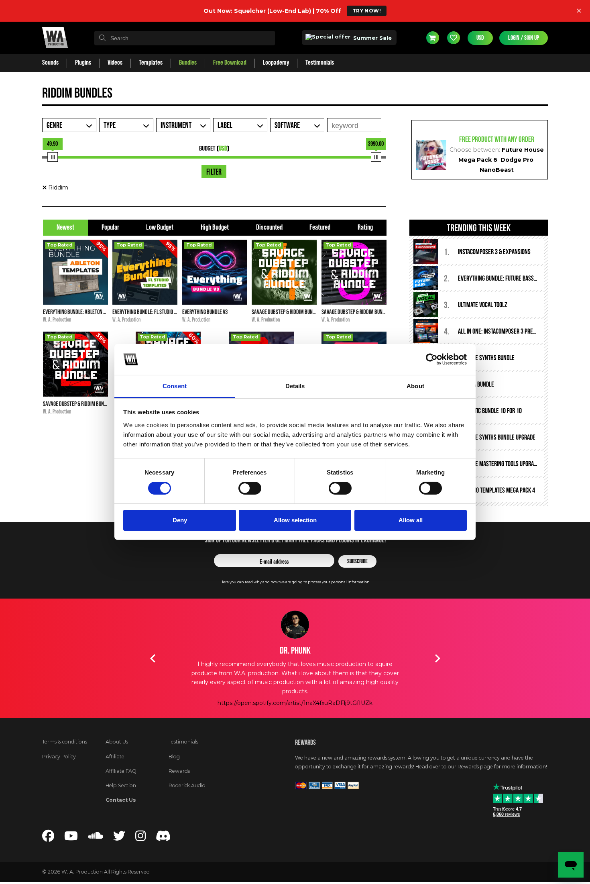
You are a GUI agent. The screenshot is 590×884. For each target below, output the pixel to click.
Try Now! (366, 11)
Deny (180, 520)
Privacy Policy (59, 757)
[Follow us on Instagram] (140, 838)
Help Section (121, 785)
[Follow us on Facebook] (48, 838)
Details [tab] (295, 386)
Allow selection (295, 520)
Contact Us (121, 800)
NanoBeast (497, 169)
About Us (117, 742)
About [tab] (415, 386)
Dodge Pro (516, 159)
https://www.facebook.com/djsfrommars (295, 703)
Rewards (179, 771)
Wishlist (453, 37)
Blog (174, 757)
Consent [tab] (175, 386)
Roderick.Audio (187, 785)
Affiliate (115, 757)
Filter (214, 172)
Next (437, 658)
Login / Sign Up (523, 38)
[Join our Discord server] (163, 838)
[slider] (52, 157)
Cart (432, 37)
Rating (365, 227)
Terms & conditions (64, 742)
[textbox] (184, 38)
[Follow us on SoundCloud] (95, 838)
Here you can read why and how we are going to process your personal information (295, 582)
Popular (110, 227)
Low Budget (159, 227)
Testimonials (183, 742)
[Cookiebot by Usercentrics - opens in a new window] (432, 359)
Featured (319, 227)
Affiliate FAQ (121, 771)
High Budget (215, 227)
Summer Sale (372, 38)
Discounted (269, 227)
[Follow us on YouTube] (71, 838)
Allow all (411, 520)
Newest (65, 227)
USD (480, 38)
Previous (153, 658)
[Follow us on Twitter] (119, 838)
